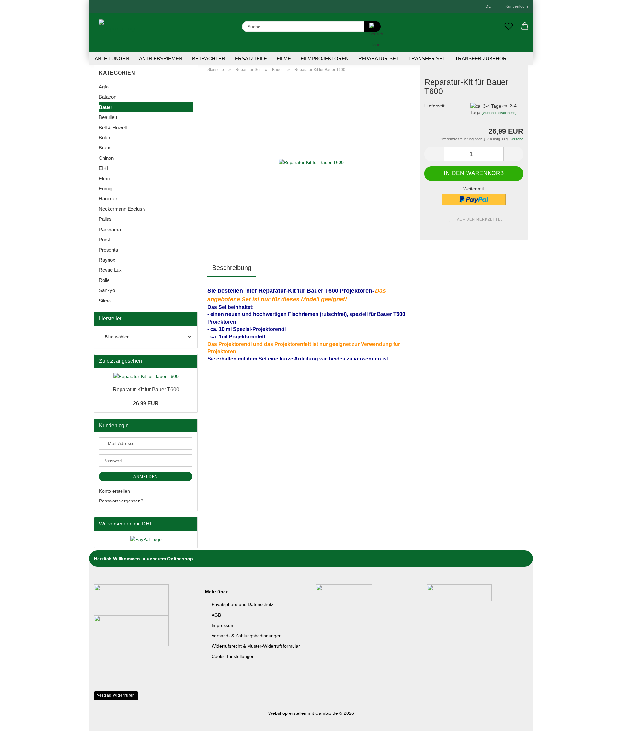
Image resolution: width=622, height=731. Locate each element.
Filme (284, 58)
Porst (104, 239)
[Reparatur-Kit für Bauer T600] (311, 158)
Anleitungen (112, 58)
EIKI (103, 168)
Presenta (108, 250)
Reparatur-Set (378, 58)
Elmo (104, 178)
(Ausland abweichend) (499, 113)
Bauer (105, 107)
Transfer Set (427, 58)
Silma (105, 300)
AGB (216, 615)
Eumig (105, 188)
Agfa (104, 86)
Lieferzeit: (435, 105)
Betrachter (208, 58)
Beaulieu (108, 117)
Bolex (105, 137)
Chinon (106, 158)
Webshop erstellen (287, 713)
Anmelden (145, 476)
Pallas (105, 219)
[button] (525, 26)
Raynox (107, 260)
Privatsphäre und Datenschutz (242, 604)
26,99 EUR (146, 403)
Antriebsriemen (160, 58)
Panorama (110, 229)
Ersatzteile (251, 58)
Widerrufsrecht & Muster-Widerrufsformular (256, 646)
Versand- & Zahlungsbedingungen (247, 635)
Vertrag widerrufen (116, 695)
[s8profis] (118, 32)
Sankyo (107, 290)
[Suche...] (372, 26)
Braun (105, 147)
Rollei (104, 280)
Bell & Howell (113, 127)
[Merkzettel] (509, 26)
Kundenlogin (515, 6)
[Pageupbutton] (604, 721)
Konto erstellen (114, 491)
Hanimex (108, 198)
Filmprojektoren (325, 58)
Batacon (107, 97)
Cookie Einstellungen (233, 656)
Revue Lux (110, 270)
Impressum (223, 625)
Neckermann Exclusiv (122, 209)
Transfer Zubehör (481, 58)
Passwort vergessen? (121, 500)
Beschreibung (231, 267)
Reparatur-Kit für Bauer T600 (146, 389)
